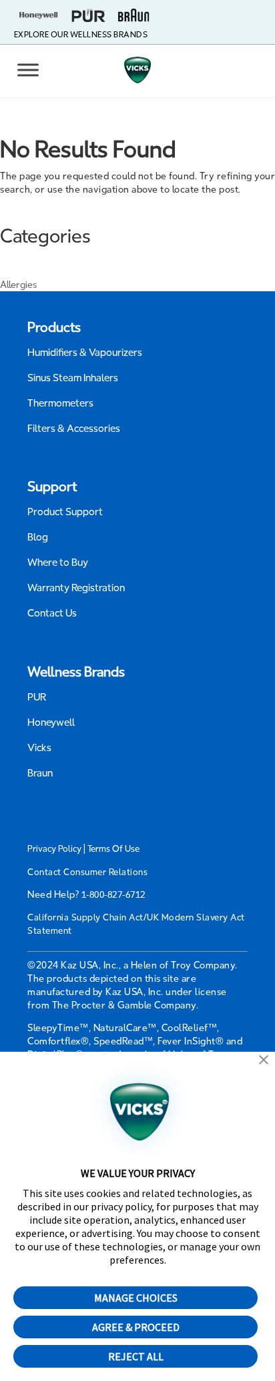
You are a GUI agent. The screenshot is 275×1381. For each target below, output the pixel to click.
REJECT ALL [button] (136, 1356)
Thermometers (60, 403)
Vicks (39, 748)
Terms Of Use (113, 849)
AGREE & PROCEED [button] (136, 1327)
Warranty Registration (76, 588)
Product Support (65, 512)
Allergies (18, 285)
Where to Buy (57, 563)
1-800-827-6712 (113, 895)
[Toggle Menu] (28, 69)
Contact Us (52, 613)
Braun (40, 773)
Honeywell (51, 722)
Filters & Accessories (73, 429)
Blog (37, 537)
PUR (36, 697)
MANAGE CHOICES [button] (136, 1297)
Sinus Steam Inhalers (72, 378)
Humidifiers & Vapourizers (84, 353)
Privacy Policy (54, 849)
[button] (263, 1061)
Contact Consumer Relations (87, 872)
